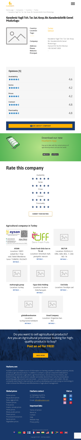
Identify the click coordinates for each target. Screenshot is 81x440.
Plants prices (10, 414)
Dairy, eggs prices (12, 400)
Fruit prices (10, 405)
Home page (10, 10)
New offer (40, 355)
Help (31, 417)
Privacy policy (34, 422)
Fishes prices (10, 395)
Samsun (51, 31)
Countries (29, 10)
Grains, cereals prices (13, 407)
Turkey (36, 10)
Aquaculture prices (12, 398)
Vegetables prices (12, 421)
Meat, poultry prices (13, 412)
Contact (32, 415)
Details (17, 262)
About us (33, 412)
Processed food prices (14, 417)
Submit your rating (40, 214)
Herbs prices (10, 409)
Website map (34, 419)
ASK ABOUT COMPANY (41, 126)
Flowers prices (11, 402)
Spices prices (10, 419)
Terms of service (35, 410)
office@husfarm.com (42, 400)
